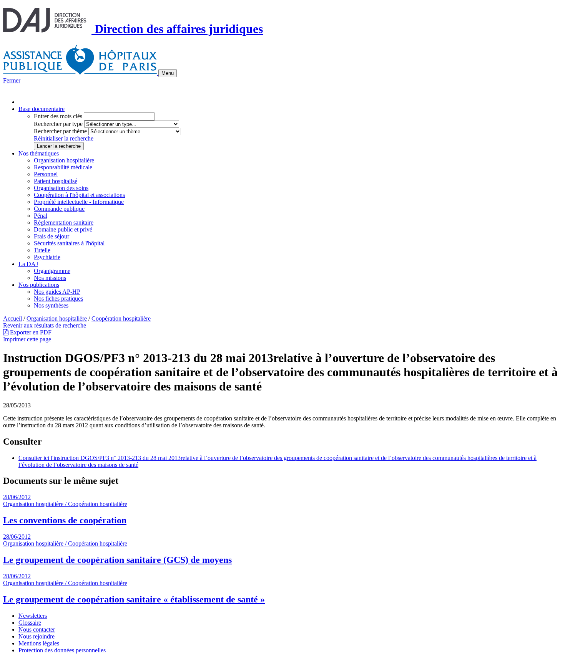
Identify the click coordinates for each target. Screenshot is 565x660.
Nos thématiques (38, 153)
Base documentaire (41, 109)
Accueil (12, 318)
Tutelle (42, 250)
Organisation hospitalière (64, 160)
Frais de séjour (51, 236)
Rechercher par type (58, 124)
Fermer (11, 80)
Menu (167, 73)
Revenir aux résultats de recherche (44, 325)
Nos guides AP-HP (57, 291)
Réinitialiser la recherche (63, 138)
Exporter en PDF (30, 332)
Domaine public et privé (63, 229)
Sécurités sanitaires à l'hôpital (69, 243)
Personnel (46, 174)
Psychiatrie (47, 257)
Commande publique (59, 208)
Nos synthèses (51, 305)
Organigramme (52, 271)
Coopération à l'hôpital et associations (79, 195)
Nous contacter (36, 629)
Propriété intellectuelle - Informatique (79, 201)
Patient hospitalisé (55, 181)
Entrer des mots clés (58, 116)
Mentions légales (38, 643)
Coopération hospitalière (121, 318)
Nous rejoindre (36, 636)
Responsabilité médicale (63, 167)
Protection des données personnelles (62, 650)
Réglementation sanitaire (63, 222)
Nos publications (38, 284)
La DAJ (28, 264)
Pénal (40, 215)
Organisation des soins (61, 188)
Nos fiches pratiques (58, 298)
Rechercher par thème (60, 131)
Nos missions (50, 278)
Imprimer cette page (27, 339)
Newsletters (32, 615)
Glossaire (29, 622)
